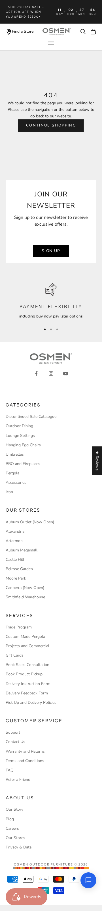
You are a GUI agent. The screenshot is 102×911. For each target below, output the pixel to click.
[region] (51, 301)
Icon (9, 492)
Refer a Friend (18, 779)
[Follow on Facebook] (36, 373)
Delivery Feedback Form (27, 693)
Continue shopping (51, 125)
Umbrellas (15, 454)
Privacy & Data (18, 847)
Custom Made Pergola (25, 636)
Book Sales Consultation (27, 664)
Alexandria (15, 531)
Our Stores (15, 838)
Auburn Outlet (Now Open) (30, 522)
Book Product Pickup (24, 674)
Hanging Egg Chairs (23, 445)
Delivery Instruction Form (28, 683)
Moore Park (16, 578)
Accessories (16, 482)
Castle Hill (15, 559)
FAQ (10, 770)
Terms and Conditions (25, 760)
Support (13, 732)
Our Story (14, 809)
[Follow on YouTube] (66, 373)
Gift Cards (15, 655)
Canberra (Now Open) (25, 587)
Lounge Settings (20, 435)
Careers (12, 828)
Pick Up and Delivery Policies (31, 702)
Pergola (12, 473)
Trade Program (19, 627)
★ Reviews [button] (97, 460)
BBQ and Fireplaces (23, 463)
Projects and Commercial (27, 646)
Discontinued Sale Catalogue (31, 416)
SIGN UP (51, 251)
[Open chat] (88, 880)
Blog (10, 819)
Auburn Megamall (21, 550)
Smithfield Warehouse (25, 597)
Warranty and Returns (25, 751)
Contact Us (15, 741)
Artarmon (14, 540)
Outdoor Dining (19, 426)
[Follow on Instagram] (51, 373)
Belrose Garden (19, 569)
